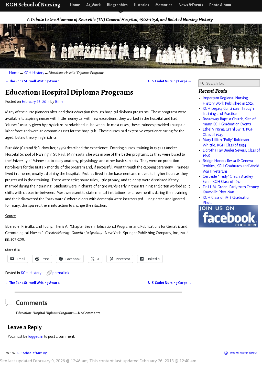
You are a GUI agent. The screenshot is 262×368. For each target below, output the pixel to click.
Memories (163, 5)
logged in (35, 336)
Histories (141, 5)
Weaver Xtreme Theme (243, 353)
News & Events (191, 5)
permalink (60, 273)
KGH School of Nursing (33, 4)
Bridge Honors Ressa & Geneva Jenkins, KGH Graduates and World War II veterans (231, 166)
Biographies (117, 5)
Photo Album (220, 5)
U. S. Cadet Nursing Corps (169, 81)
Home (75, 5)
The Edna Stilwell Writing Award (32, 81)
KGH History (34, 73)
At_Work (93, 5)
